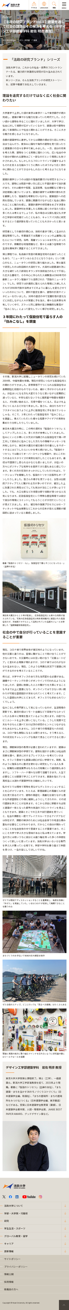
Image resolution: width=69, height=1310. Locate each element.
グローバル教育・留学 (16, 1236)
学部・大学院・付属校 (16, 1213)
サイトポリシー (12, 1259)
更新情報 (9, 1251)
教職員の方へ (11, 1289)
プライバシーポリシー (16, 1266)
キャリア (9, 1243)
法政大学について (13, 1205)
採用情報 (9, 1281)
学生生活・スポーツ (14, 1228)
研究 (6, 1221)
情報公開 (9, 1274)
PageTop (64, 1305)
